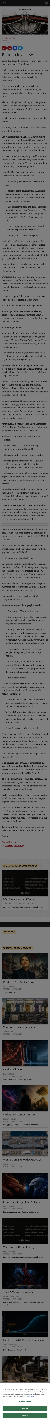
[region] (25, 1401)
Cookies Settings (25, 1401)
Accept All (25, 1415)
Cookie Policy (30, 1396)
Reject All (25, 1408)
